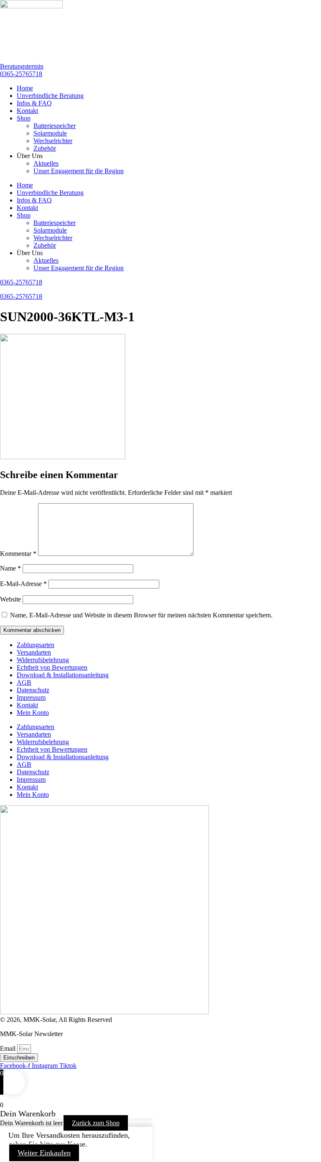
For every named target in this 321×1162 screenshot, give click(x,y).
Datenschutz (33, 690)
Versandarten (34, 652)
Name (10, 568)
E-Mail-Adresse (23, 583)
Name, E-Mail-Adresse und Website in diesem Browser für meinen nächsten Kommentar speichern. (141, 615)
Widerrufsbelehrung (43, 659)
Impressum (31, 697)
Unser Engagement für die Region (78, 170)
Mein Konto (33, 712)
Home (25, 88)
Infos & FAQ (34, 103)
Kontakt (27, 110)
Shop (24, 118)
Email (8, 1048)
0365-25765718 (21, 296)
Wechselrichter (52, 140)
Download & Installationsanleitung (63, 674)
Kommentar (18, 553)
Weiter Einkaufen (44, 1153)
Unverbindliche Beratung (50, 95)
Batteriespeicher (54, 125)
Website (10, 599)
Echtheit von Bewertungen (52, 667)
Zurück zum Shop (96, 1122)
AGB (24, 682)
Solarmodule (50, 133)
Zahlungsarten (35, 644)
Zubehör (44, 148)
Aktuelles (46, 163)
